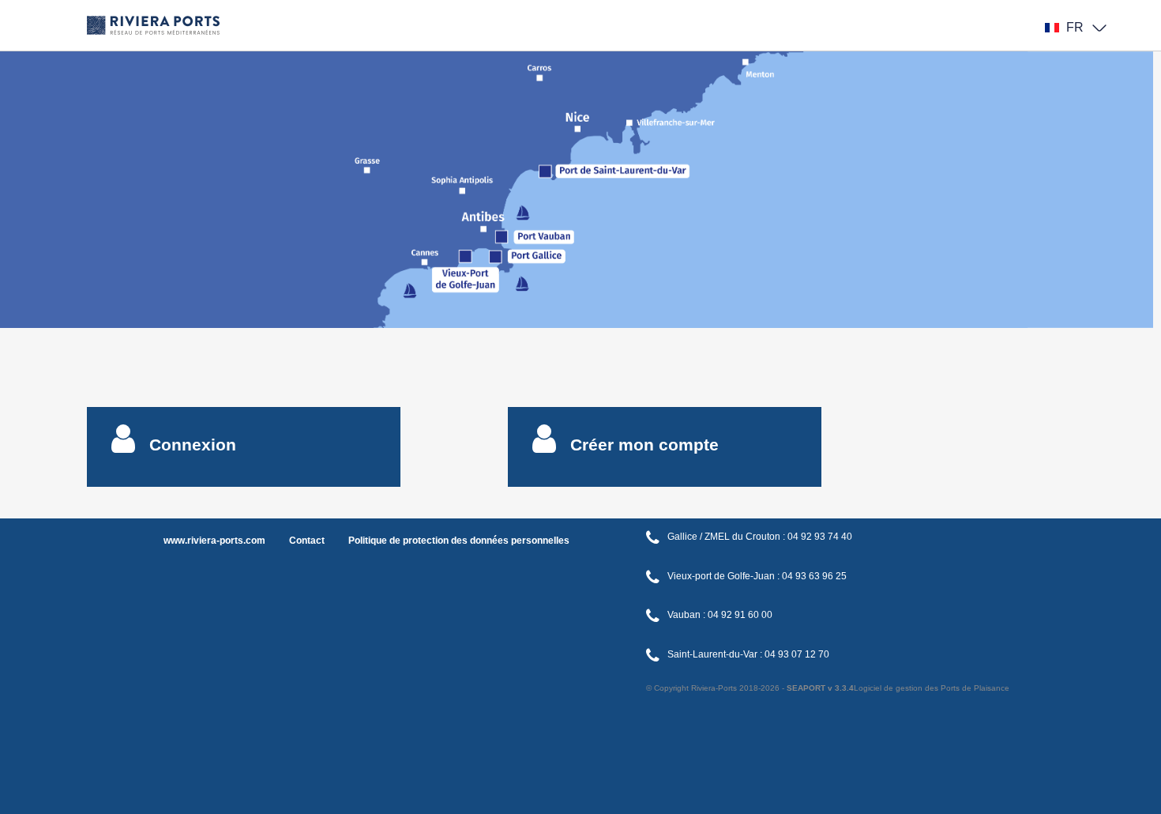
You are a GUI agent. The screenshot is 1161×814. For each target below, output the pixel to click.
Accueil (153, 7)
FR (1075, 27)
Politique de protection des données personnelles (458, 540)
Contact (307, 540)
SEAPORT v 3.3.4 (820, 688)
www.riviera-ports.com (214, 540)
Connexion (192, 444)
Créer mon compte (644, 444)
